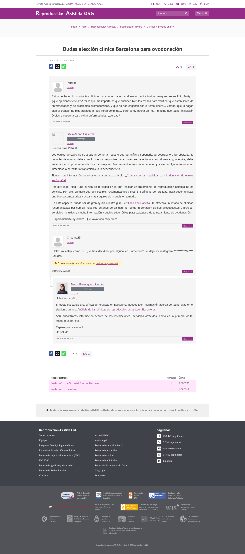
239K (157, 4)
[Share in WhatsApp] (64, 66)
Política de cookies (104, 455)
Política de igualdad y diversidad (56, 465)
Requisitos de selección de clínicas (57, 450)
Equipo (43, 440)
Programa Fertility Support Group (56, 445)
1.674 (206, 4)
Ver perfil (70, 88)
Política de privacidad (106, 450)
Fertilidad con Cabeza (136, 203)
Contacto (43, 475)
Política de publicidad (106, 460)
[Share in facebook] (51, 66)
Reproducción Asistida (103, 26)
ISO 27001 (44, 460)
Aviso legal (101, 440)
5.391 (170, 4)
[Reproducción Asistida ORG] (65, 13)
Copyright (100, 470)
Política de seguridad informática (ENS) (59, 455)
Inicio (74, 26)
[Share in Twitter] (57, 66)
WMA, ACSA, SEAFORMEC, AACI (85, 4)
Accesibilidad (102, 435)
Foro (84, 26)
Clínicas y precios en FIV (160, 26)
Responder (188, 122)
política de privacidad (107, 263)
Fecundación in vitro (131, 26)
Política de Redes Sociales (52, 470)
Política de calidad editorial (109, 445)
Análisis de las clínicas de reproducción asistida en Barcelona (116, 309)
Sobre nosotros (47, 435)
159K (183, 4)
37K (194, 4)
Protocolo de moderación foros (111, 465)
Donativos (100, 475)
